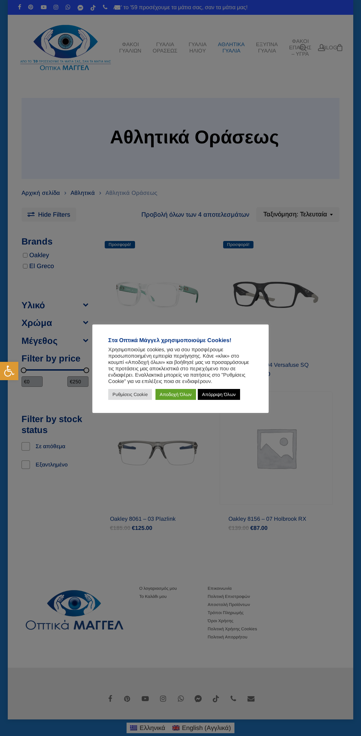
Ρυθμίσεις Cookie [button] (130, 394)
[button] (9, 371)
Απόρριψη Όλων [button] (219, 394)
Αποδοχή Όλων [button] (176, 394)
